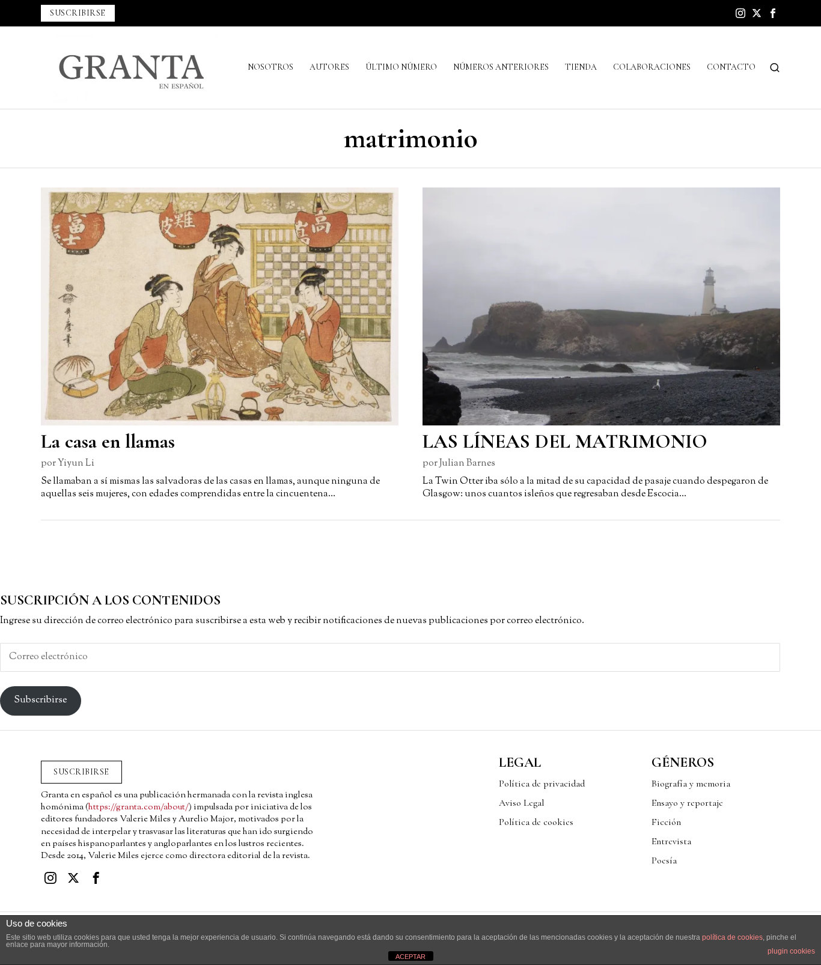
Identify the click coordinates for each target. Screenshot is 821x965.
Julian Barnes (467, 463)
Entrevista (671, 841)
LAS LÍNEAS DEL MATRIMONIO (565, 441)
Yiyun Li (76, 463)
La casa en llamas (108, 441)
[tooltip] (740, 13)
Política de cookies (536, 822)
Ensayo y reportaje (687, 803)
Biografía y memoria (691, 784)
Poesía (664, 860)
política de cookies (732, 937)
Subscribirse (40, 700)
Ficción (666, 822)
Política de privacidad (542, 784)
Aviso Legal (521, 803)
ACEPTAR (410, 956)
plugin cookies (791, 951)
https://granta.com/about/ (138, 807)
